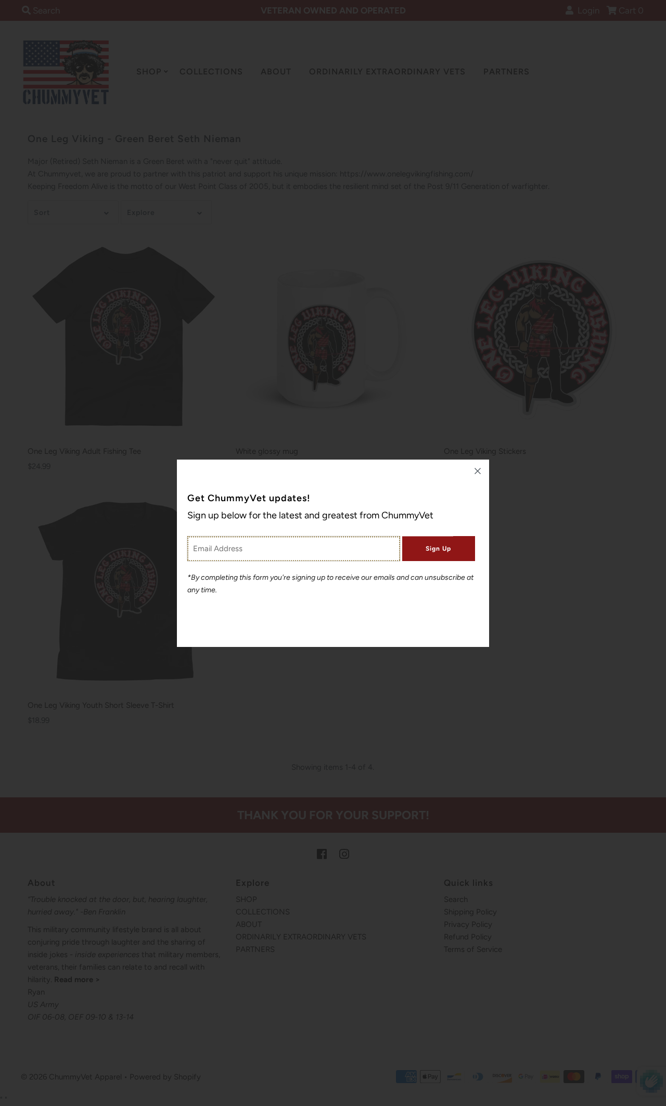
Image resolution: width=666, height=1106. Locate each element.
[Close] (477, 471)
